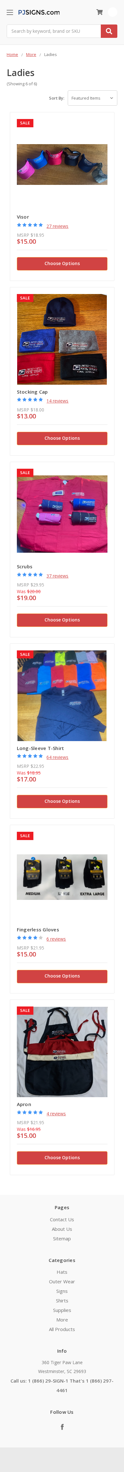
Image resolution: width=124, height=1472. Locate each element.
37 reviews (57, 576)
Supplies (62, 1310)
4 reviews (56, 1114)
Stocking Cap (32, 392)
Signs (62, 1291)
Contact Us (62, 1219)
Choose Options (62, 263)
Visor (23, 217)
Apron (24, 1104)
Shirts (62, 1300)
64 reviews (57, 757)
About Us (62, 1229)
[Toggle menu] (9, 12)
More (62, 1319)
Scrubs (25, 566)
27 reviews (57, 226)
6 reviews (56, 939)
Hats (62, 1272)
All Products (62, 1329)
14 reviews (57, 401)
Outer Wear (62, 1281)
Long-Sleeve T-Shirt (40, 748)
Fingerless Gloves (38, 929)
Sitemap (62, 1238)
